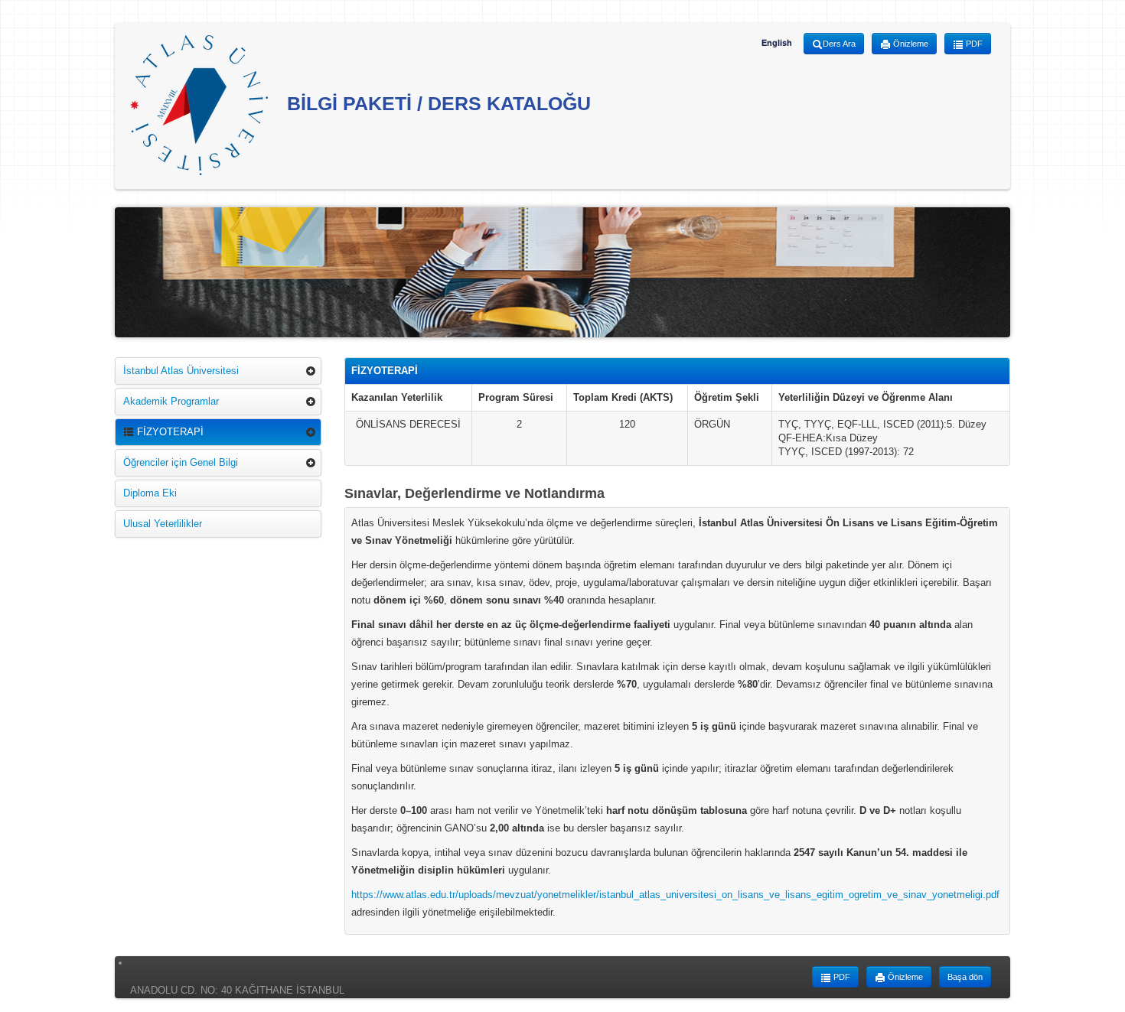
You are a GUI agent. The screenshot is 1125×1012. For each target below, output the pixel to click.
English (776, 42)
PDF (973, 43)
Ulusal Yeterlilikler (162, 523)
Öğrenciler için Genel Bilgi (180, 462)
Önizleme (909, 43)
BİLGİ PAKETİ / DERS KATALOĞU (436, 103)
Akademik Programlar (171, 401)
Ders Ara (839, 43)
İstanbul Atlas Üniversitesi (181, 370)
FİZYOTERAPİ (169, 432)
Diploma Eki (150, 493)
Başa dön (965, 976)
